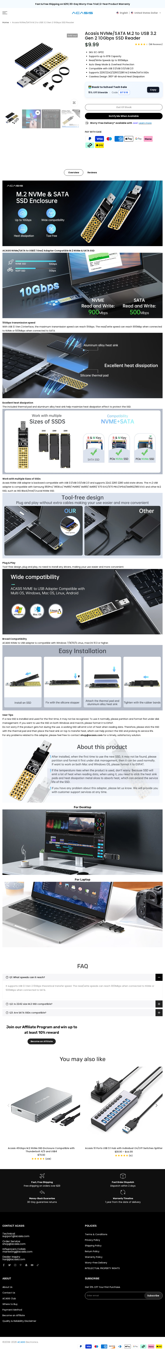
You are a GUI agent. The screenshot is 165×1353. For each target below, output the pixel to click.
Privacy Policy (92, 1240)
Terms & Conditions (96, 1234)
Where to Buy (10, 1304)
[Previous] (9, 1105)
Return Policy (92, 1251)
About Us (7, 1287)
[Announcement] (82, 4)
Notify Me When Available (124, 116)
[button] (138, 12)
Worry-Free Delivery (96, 1262)
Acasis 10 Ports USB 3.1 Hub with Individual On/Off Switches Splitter (124, 1148)
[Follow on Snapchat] (26, 1265)
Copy (153, 89)
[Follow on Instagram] (15, 1265)
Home (5, 22)
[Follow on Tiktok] (38, 1265)
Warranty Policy (93, 1257)
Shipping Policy (93, 1245)
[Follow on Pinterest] (20, 1265)
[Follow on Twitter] (9, 1265)
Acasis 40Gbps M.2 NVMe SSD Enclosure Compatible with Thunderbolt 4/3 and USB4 (41, 1150)
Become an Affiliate (42, 1041)
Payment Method (12, 1309)
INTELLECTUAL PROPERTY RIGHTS (102, 1268)
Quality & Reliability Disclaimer (19, 1321)
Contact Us (8, 1292)
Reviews (92, 172)
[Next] (156, 1105)
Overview (73, 172)
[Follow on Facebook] (3, 1265)
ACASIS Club (9, 1298)
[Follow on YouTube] (32, 1265)
